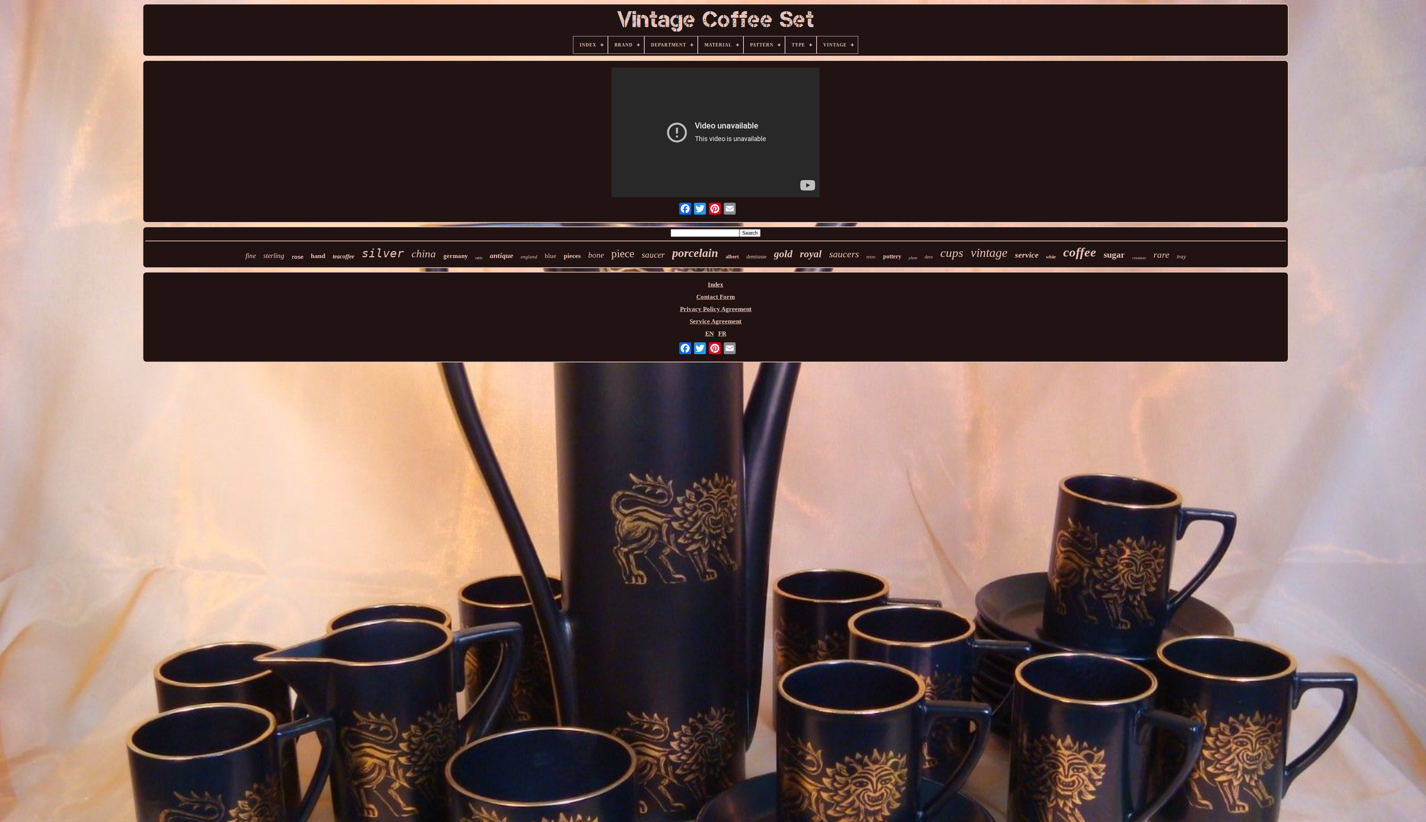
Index (715, 284)
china (423, 254)
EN (709, 333)
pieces (572, 256)
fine (250, 256)
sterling (273, 256)
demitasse (756, 257)
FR (722, 333)
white (1051, 257)
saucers (844, 254)
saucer (653, 255)
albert (732, 257)
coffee (1079, 252)
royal (811, 254)
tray (1181, 257)
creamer (1139, 257)
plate (913, 257)
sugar (1114, 255)
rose (297, 257)
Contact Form (715, 296)
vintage (989, 253)
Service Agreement (716, 321)
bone (596, 255)
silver (383, 253)
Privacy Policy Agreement (716, 309)
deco (929, 257)
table (478, 258)
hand (318, 256)
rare (1161, 254)
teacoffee (343, 256)
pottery (892, 256)
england (529, 257)
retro (871, 257)
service (1027, 255)
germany (455, 256)
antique (501, 255)
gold (783, 254)
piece (622, 253)
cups (951, 253)
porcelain (695, 253)
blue (550, 256)
